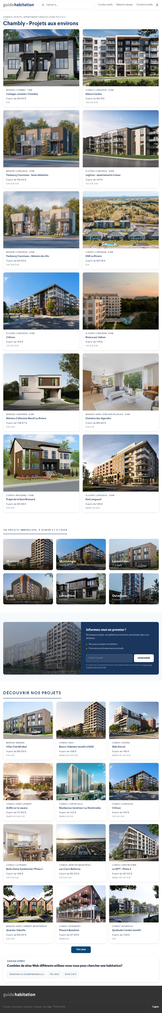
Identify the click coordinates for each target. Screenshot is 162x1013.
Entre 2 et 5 (70, 974)
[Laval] (28, 589)
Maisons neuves (124, 5)
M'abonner (144, 658)
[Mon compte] (157, 5)
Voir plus (81, 949)
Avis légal (47, 1007)
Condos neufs (105, 5)
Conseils (38, 1007)
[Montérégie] (81, 554)
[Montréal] (28, 554)
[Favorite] (74, 33)
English (156, 1007)
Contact (7, 1007)
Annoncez (17, 1007)
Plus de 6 (54, 974)
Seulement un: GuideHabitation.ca (26, 974)
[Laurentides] (134, 554)
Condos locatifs (145, 5)
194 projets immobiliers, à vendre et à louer (35, 530)
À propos (27, 1007)
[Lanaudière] (81, 589)
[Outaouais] (134, 589)
